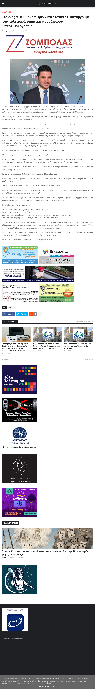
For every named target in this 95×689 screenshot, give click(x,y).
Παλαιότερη (87, 359)
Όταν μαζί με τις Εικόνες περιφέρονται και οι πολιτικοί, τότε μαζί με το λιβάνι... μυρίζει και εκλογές (46, 553)
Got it (54, 686)
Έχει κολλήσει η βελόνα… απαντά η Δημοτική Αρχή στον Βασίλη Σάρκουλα (77, 346)
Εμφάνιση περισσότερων (84, 322)
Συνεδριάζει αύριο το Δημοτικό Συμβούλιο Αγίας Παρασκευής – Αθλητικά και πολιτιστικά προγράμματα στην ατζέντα (15, 347)
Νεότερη (6, 359)
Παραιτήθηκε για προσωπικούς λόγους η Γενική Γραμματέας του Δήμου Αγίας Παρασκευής (46, 346)
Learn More (44, 686)
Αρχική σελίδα (6, 12)
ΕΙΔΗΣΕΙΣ (16, 12)
